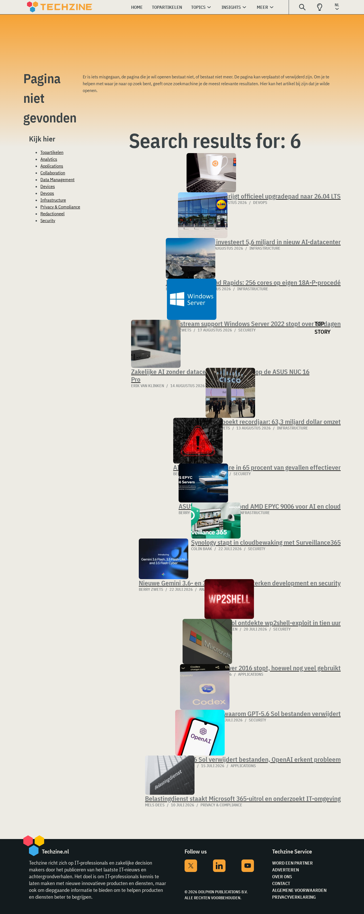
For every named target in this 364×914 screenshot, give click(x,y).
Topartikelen (167, 7)
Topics (198, 7)
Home (137, 7)
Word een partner (292, 863)
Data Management (57, 179)
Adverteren (285, 870)
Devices (47, 186)
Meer (262, 7)
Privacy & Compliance (60, 207)
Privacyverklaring (294, 897)
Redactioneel (52, 213)
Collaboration (52, 173)
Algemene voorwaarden (299, 890)
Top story (322, 327)
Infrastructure (53, 200)
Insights (231, 7)
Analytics (48, 159)
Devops (47, 193)
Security (47, 220)
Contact (281, 883)
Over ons (282, 876)
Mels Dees (155, 804)
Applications (51, 166)
